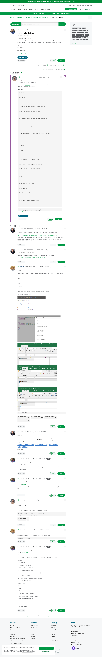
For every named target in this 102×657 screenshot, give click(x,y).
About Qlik (53, 625)
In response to (26, 80)
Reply (61, 60)
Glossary (33, 634)
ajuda (86, 32)
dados (77, 39)
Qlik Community (14, 17)
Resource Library (35, 625)
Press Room (54, 627)
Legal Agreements (75, 640)
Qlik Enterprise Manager (16, 643)
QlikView (12, 634)
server (81, 39)
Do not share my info (77, 644)
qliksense (74, 37)
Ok (46, 648)
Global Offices (54, 640)
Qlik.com (75, 5)
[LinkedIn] (55, 652)
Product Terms (75, 642)
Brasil (46, 17)
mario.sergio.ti (24, 552)
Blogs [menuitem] (25, 9)
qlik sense (78, 32)
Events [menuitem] (31, 9)
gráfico (87, 35)
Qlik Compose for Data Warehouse (19, 641)
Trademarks (74, 635)
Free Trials (33, 629)
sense (73, 39)
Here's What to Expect (63, 13)
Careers (53, 636)
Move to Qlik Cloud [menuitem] (46, 9)
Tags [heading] (73, 25)
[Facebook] (58, 652)
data (83, 32)
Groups (28, 17)
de (76, 35)
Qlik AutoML (13, 632)
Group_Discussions (26, 54)
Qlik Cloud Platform (15, 627)
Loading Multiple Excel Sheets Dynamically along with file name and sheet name (37, 235)
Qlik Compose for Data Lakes (17, 638)
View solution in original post (25, 212)
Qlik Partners (34, 627)
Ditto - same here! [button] (23, 57)
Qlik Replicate (13, 636)
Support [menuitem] (20, 9)
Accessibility (54, 632)
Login (44, 1)
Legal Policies (74, 631)
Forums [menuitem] (13, 9)
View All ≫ (74, 43)
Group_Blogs (84, 30)
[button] (65, 30)
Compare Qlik (34, 632)
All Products (13, 625)
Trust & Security (55, 629)
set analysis (81, 35)
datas (87, 37)
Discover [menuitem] (37, 9)
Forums (22, 17)
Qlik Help (89, 5)
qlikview (84, 28)
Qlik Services (82, 5)
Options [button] (90, 17)
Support (33, 638)
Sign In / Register (87, 9)
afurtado (27, 85)
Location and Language (37, 17)
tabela (73, 35)
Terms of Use (74, 638)
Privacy (53, 634)
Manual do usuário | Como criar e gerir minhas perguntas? (37, 445)
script (73, 32)
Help (80, 9)
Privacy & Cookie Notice (77, 633)
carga (86, 39)
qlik (78, 37)
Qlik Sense (13, 629)
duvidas (82, 37)
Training (33, 636)
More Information (46, 651)
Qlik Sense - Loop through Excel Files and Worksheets (31, 257)
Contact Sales (54, 643)
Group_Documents (76, 30)
